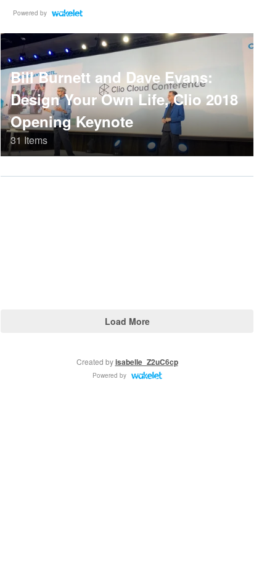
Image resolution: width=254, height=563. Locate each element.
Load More (127, 321)
